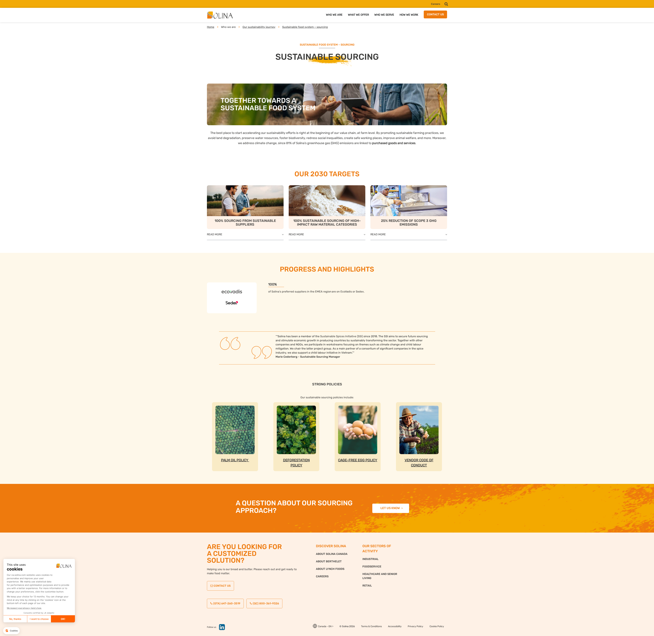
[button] (446, 3)
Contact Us (222, 585)
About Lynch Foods (330, 568)
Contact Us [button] (435, 14)
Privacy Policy (415, 626)
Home (210, 27)
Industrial (370, 559)
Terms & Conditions (371, 626)
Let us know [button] (390, 508)
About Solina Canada (331, 554)
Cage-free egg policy (357, 460)
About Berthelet (329, 561)
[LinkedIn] (220, 628)
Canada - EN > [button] (325, 626)
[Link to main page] (221, 15)
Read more (214, 234)
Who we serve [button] (384, 14)
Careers (435, 4)
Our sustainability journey (259, 27)
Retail (367, 585)
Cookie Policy (437, 626)
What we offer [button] (358, 14)
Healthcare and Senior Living (379, 576)
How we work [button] (409, 14)
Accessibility (395, 626)
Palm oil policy (235, 460)
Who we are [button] (334, 14)
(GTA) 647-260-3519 (226, 603)
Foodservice (371, 566)
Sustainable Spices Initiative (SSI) (341, 336)
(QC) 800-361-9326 (265, 603)
